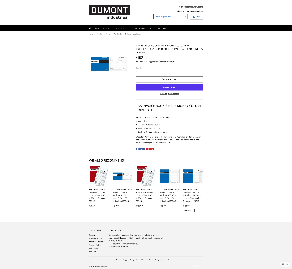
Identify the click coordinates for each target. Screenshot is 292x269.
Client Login (161, 28)
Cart (198, 16)
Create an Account (196, 11)
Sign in (181, 11)
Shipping (151, 61)
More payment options (169, 93)
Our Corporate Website (118, 246)
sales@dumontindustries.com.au (124, 243)
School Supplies (123, 28)
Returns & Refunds (93, 250)
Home (90, 28)
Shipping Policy (95, 238)
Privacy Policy (95, 245)
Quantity (139, 68)
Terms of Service (96, 241)
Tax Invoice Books (104, 34)
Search (92, 235)
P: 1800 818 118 (115, 240)
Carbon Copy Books (143, 28)
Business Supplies (103, 28)
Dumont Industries (101, 266)
